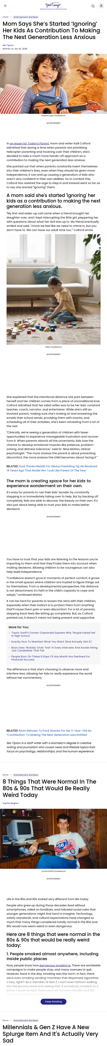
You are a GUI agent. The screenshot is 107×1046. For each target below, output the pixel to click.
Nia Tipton (8, 45)
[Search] (92, 6)
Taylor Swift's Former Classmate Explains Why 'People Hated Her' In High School (53, 634)
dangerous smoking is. (55, 965)
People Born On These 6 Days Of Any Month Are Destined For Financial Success (50, 658)
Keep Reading (53, 1001)
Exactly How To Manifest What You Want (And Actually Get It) (51, 641)
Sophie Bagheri (11, 803)
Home (5, 17)
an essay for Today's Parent (29, 143)
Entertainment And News (26, 17)
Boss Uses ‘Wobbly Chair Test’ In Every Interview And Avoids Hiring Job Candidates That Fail (54, 649)
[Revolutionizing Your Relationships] (53, 5)
